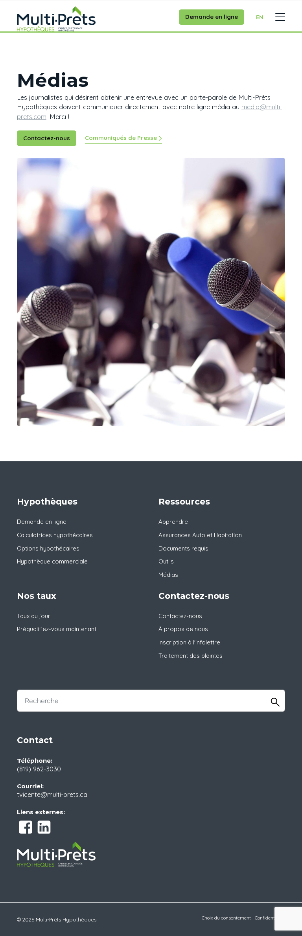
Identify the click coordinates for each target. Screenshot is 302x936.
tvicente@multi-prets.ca (52, 794)
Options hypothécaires (48, 548)
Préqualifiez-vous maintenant (56, 629)
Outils (166, 561)
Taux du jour (33, 616)
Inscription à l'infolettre (189, 642)
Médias (168, 575)
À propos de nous (183, 629)
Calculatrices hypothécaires (55, 535)
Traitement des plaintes (190, 656)
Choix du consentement (226, 918)
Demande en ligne (211, 16)
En (259, 17)
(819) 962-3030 (39, 769)
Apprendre (173, 522)
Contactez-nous (46, 138)
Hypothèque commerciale (52, 561)
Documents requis (183, 548)
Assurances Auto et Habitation (200, 535)
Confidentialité (270, 918)
